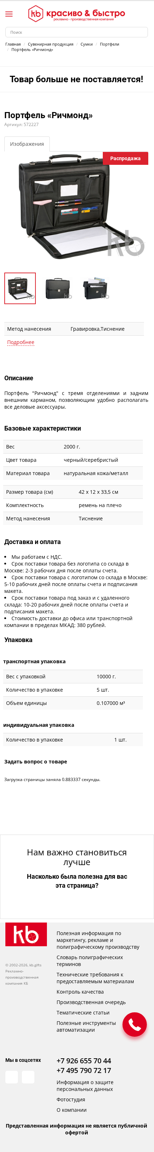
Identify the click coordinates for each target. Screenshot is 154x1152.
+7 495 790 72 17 (84, 1070)
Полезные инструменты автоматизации (86, 1026)
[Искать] (143, 32)
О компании (72, 1109)
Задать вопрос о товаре (35, 761)
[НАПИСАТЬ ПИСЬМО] (134, 1024)
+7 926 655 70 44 (84, 1060)
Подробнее (20, 342)
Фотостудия (71, 1099)
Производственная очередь (91, 1002)
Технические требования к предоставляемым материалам (95, 978)
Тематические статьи (83, 1012)
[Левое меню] (9, 14)
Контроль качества (80, 991)
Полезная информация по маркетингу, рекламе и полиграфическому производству (98, 940)
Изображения (27, 143)
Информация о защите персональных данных (85, 1085)
